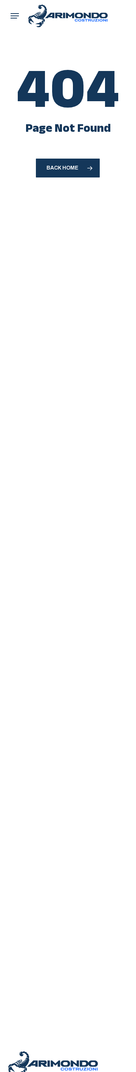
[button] (15, 16)
